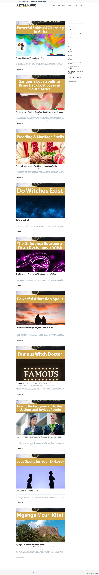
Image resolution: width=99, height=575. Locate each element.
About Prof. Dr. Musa (61, 5)
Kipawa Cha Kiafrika (71, 29)
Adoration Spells (26, 60)
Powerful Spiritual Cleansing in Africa (30, 58)
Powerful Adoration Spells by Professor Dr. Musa (34, 328)
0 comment (38, 60)
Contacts (75, 5)
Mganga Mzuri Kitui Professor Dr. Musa (31, 545)
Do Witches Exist (22, 220)
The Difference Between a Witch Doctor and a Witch (36, 274)
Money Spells (35, 114)
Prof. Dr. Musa (19, 60)
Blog (81, 5)
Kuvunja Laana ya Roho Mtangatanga (74, 62)
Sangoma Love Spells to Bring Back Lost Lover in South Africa (39, 112)
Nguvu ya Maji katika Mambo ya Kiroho (74, 33)
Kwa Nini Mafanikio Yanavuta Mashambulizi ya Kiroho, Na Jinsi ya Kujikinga (74, 38)
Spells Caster (40, 114)
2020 (77, 11)
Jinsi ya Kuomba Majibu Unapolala (74, 58)
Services (69, 5)
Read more (20, 69)
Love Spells (31, 114)
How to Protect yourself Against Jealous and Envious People (39, 437)
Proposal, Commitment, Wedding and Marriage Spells (36, 166)
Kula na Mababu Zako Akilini (73, 54)
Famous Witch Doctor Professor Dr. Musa (31, 383)
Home (54, 5)
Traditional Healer (32, 60)
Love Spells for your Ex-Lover (27, 491)
